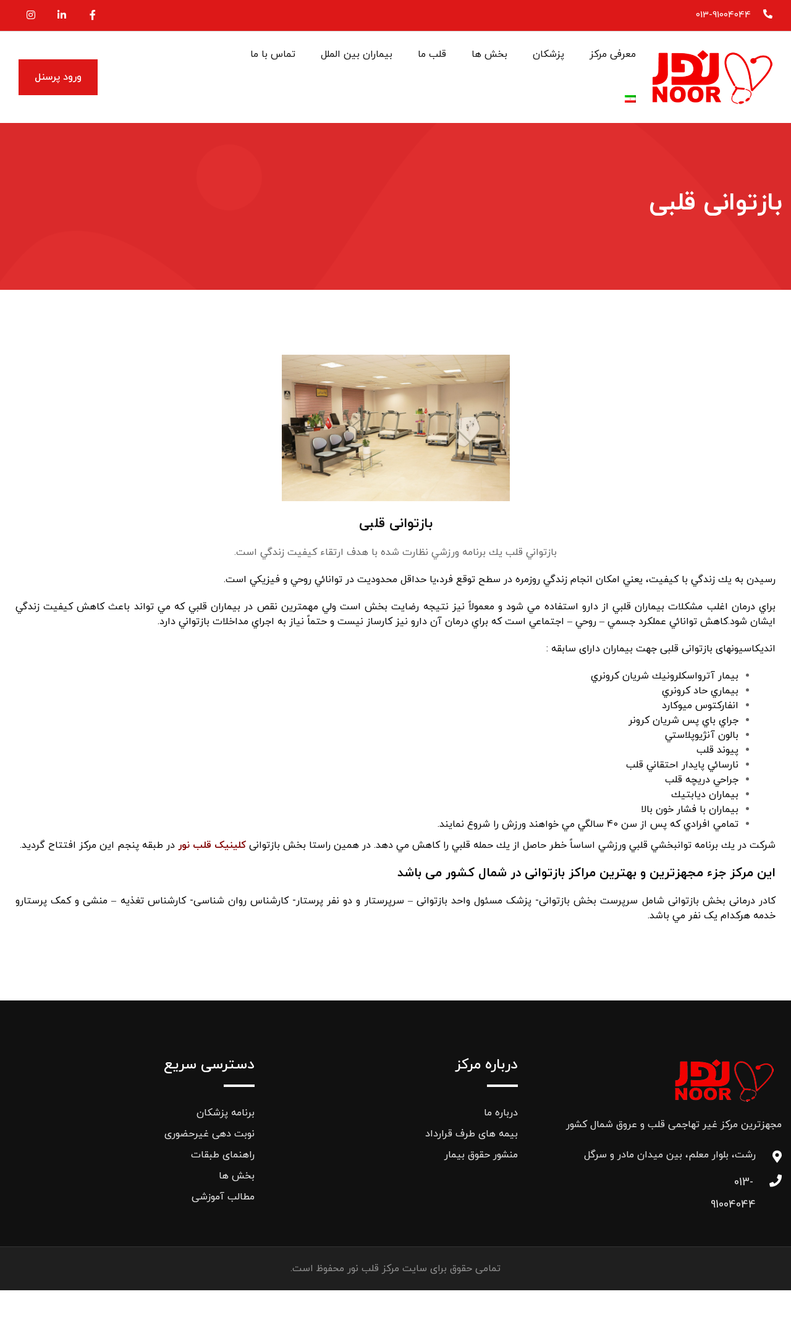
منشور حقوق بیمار (481, 1155)
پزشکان (548, 54)
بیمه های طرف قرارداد (471, 1134)
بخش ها (489, 54)
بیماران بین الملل (356, 54)
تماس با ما (272, 54)
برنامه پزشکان (226, 1113)
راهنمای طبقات (223, 1155)
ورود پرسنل (58, 77)
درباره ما (501, 1113)
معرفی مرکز (613, 54)
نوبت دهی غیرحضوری (209, 1134)
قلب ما (432, 54)
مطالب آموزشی (223, 1197)
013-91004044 (723, 15)
